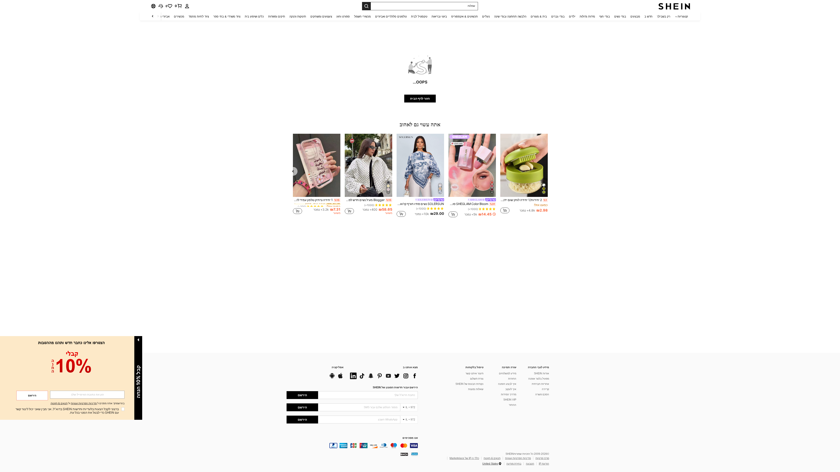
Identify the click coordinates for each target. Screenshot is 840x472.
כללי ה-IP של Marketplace (464, 458)
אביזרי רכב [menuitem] (163, 16)
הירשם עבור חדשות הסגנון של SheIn (395, 387)
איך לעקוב (510, 389)
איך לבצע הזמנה (507, 383)
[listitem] (524, 176)
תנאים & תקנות (492, 458)
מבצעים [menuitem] (635, 16)
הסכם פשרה (542, 394)
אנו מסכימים (410, 438)
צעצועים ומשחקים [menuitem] (321, 16)
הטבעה (530, 463)
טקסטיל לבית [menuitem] (419, 16)
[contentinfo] (352, 445)
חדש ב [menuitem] (648, 16)
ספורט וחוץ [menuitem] (343, 16)
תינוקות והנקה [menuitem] (297, 16)
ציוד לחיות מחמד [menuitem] (199, 16)
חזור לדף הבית (420, 98)
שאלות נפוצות (475, 389)
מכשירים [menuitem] (179, 16)
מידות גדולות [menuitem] (587, 16)
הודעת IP (544, 463)
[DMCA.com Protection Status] (404, 454)
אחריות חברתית (540, 383)
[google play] (332, 377)
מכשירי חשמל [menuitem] (362, 16)
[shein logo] (674, 6)
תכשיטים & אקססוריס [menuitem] (464, 16)
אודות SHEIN (541, 373)
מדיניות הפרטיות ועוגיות (518, 458)
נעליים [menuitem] (486, 16)
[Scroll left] (157, 16)
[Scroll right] (152, 16)
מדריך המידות (508, 394)
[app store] (340, 377)
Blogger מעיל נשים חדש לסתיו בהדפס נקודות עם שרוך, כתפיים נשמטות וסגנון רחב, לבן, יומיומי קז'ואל (368, 200)
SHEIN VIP (509, 399)
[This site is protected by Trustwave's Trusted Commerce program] (414, 454)
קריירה (545, 389)
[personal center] (187, 6)
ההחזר (512, 404)
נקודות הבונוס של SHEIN (469, 383)
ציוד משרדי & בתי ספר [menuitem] (226, 16)
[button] (160, 6)
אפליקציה (337, 367)
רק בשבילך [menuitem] (663, 16)
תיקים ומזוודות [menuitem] (276, 16)
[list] (383, 376)
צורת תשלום (476, 378)
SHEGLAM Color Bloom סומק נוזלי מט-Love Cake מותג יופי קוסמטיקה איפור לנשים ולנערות (471, 204)
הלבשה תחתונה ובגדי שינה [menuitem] (510, 16)
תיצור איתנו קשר (474, 373)
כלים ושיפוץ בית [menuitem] (254, 16)
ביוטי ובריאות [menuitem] (439, 16)
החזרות (512, 378)
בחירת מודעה (513, 463)
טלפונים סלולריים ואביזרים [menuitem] (391, 16)
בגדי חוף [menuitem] (604, 16)
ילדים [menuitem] (572, 16)
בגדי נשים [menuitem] (620, 16)
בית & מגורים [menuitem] (539, 16)
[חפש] (366, 6)
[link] (178, 6)
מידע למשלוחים (507, 373)
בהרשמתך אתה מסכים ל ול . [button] (87, 403)
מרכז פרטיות (542, 458)
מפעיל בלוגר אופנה (538, 378)
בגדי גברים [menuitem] (558, 16)
